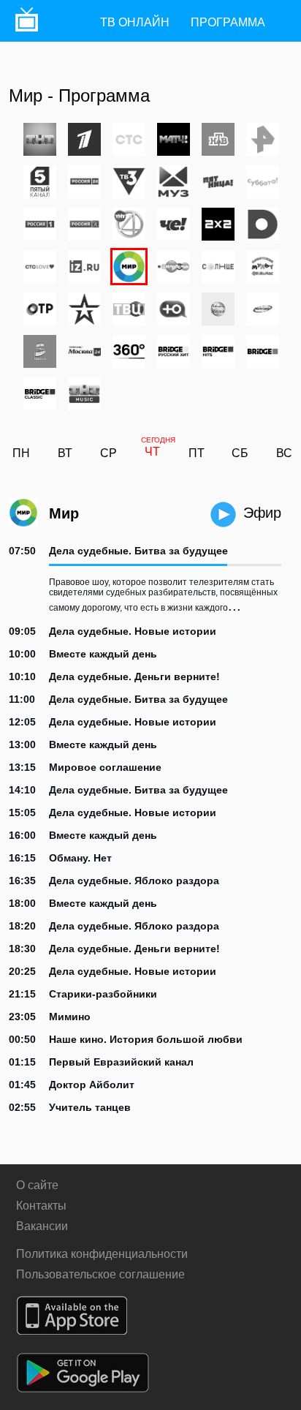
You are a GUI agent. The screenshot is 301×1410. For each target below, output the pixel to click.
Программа (228, 22)
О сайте (37, 1185)
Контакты (41, 1205)
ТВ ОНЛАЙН (134, 22)
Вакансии (42, 1226)
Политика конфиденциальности (102, 1254)
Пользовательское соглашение (100, 1274)
